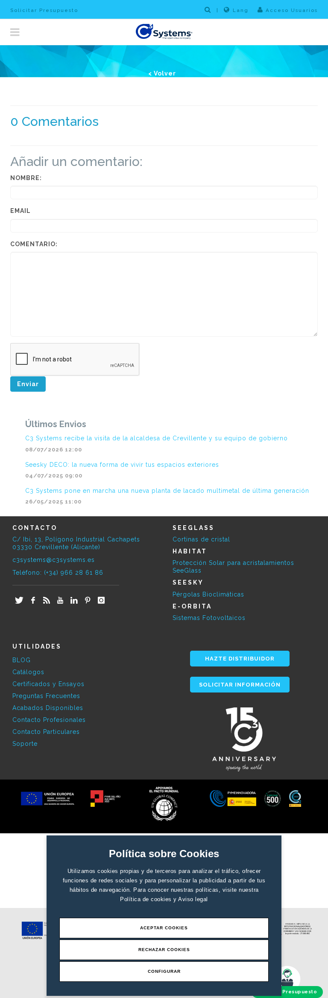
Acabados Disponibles (47, 707)
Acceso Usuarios (291, 10)
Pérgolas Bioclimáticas (208, 594)
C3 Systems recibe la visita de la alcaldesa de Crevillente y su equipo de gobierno (156, 438)
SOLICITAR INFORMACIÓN (240, 684)
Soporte (25, 743)
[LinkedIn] (74, 601)
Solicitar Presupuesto (44, 10)
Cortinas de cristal (201, 539)
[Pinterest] (87, 601)
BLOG (21, 660)
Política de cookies (146, 899)
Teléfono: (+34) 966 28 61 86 (57, 572)
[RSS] (46, 601)
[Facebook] (33, 601)
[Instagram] (101, 601)
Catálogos (28, 672)
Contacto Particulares (46, 731)
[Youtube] (60, 601)
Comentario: (34, 244)
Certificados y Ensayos (48, 684)
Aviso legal (193, 899)
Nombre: (26, 178)
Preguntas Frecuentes (46, 695)
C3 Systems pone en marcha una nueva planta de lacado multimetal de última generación (167, 490)
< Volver (162, 73)
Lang (241, 10)
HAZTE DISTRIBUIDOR (240, 658)
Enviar (28, 384)
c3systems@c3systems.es (53, 559)
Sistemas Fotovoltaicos (209, 617)
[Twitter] (19, 601)
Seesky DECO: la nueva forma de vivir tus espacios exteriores (122, 464)
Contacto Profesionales (49, 719)
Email (20, 210)
